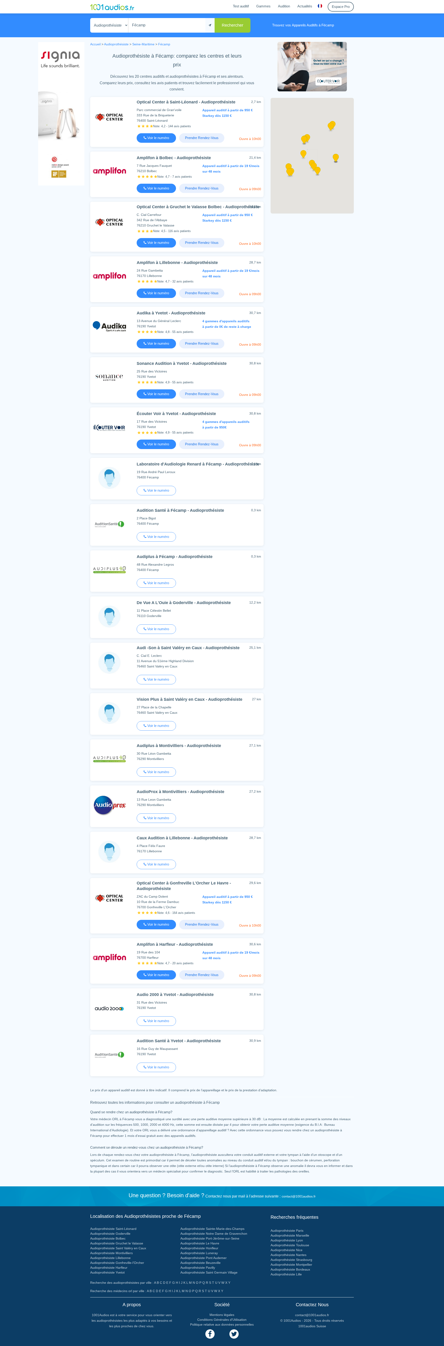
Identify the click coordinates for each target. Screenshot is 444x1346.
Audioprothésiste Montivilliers (111, 1253)
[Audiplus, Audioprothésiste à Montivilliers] (109, 759)
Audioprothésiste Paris (287, 1230)
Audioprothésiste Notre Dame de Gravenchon (213, 1233)
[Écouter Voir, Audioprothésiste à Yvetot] (109, 427)
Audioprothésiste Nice (286, 1250)
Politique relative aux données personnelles (222, 1324)
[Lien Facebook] (210, 1334)
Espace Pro (341, 7)
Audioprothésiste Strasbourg (291, 1260)
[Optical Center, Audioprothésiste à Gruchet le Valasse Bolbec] (109, 221)
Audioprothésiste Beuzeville (200, 1263)
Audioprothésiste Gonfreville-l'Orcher (117, 1263)
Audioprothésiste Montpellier (291, 1264)
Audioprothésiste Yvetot (107, 1272)
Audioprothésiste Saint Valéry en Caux (118, 1248)
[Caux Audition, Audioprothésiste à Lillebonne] (109, 851)
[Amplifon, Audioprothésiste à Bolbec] (109, 171)
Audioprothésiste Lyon (287, 1240)
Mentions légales (222, 1315)
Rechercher (232, 25)
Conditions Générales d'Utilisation (222, 1319)
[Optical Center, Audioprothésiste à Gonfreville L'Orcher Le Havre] (109, 898)
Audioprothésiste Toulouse (290, 1245)
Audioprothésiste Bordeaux (290, 1269)
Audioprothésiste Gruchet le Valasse (116, 1243)
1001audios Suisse (312, 1326)
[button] (304, 141)
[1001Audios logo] (112, 7)
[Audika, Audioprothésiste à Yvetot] (109, 327)
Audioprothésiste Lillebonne (110, 1258)
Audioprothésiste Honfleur (199, 1248)
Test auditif (241, 6)
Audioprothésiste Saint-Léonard (113, 1229)
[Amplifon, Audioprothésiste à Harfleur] (109, 958)
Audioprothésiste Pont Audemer (203, 1258)
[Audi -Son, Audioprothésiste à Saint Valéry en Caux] (109, 662)
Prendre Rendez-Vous (202, 138)
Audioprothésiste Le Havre (199, 1243)
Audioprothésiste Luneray (199, 1253)
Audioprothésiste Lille (286, 1274)
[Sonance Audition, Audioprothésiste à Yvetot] (109, 377)
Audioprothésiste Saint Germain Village (208, 1272)
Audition (284, 6)
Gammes (263, 6)
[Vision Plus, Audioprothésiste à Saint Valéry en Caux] (109, 713)
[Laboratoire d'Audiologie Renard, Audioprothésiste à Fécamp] (109, 478)
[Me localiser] (210, 25)
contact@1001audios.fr (299, 1196)
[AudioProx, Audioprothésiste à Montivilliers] (109, 805)
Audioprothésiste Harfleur (108, 1267)
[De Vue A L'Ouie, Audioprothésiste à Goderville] (109, 616)
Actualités (304, 6)
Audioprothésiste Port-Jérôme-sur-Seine (209, 1238)
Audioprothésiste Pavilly (197, 1267)
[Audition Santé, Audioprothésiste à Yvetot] (109, 1054)
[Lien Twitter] (234, 1334)
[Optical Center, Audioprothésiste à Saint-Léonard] (109, 117)
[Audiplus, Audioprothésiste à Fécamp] (109, 570)
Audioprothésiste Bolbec (108, 1238)
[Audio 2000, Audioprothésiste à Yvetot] (109, 1008)
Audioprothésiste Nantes (288, 1255)
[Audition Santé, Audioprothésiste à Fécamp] (109, 524)
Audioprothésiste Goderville (110, 1233)
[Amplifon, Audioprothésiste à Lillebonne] (109, 276)
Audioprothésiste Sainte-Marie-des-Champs (212, 1229)
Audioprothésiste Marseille (290, 1235)
